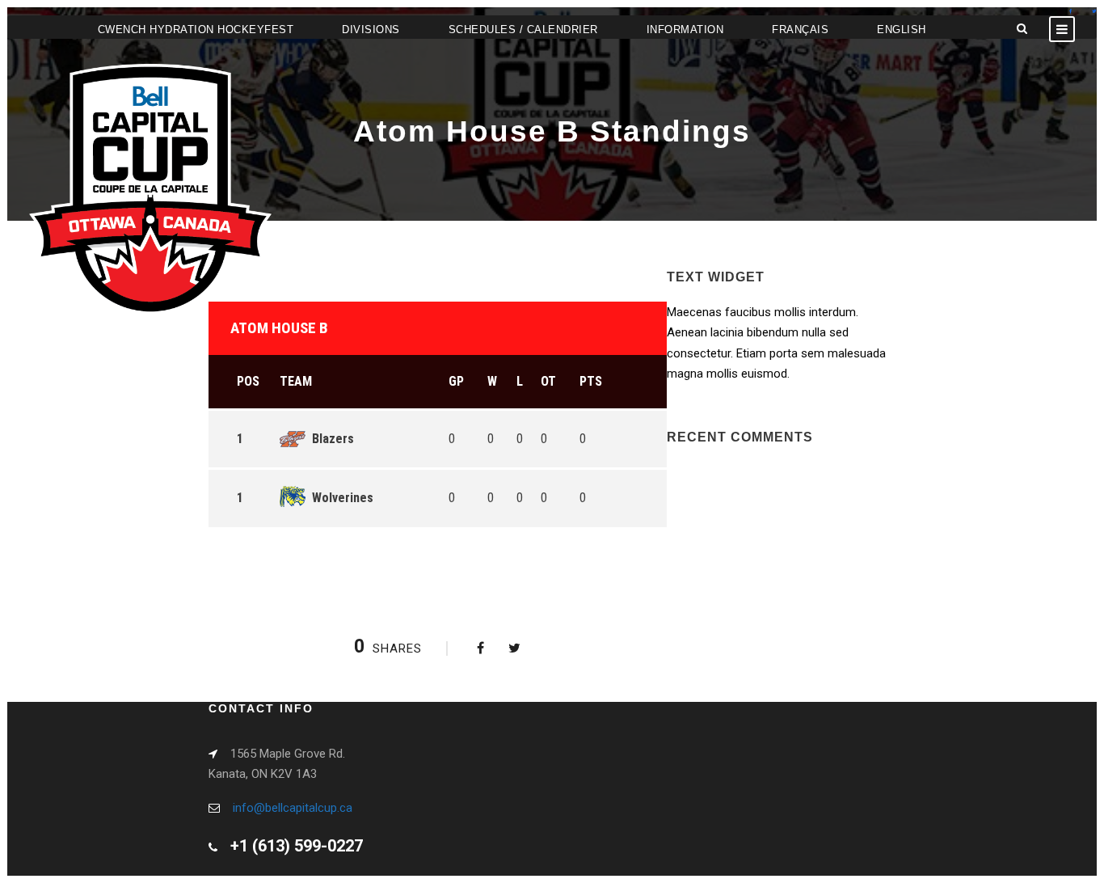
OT (548, 381)
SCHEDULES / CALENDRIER (523, 29)
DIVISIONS (371, 29)
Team (296, 381)
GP (456, 381)
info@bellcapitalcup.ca (292, 808)
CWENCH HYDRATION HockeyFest (196, 29)
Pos (248, 381)
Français (800, 29)
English (901, 29)
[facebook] (1070, 11)
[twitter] (1094, 11)
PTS (590, 381)
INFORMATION (685, 29)
